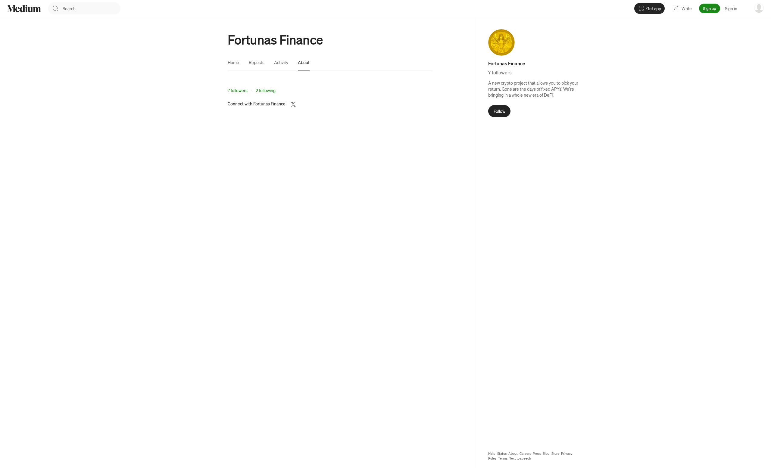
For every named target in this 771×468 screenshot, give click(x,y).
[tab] (233, 62)
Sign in (731, 8)
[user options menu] (759, 8)
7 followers (238, 90)
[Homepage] (24, 8)
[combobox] (91, 8)
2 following (266, 90)
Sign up (709, 8)
